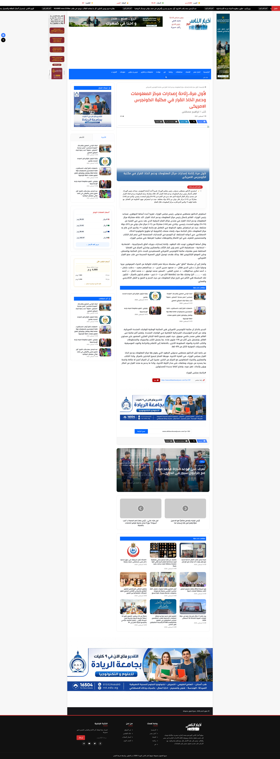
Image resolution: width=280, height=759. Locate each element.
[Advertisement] (140, 52)
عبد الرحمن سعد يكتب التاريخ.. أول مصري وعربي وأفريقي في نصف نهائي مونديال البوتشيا (87, 193)
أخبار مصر (153, 733)
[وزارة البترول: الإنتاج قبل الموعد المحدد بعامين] (155, 296)
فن (165, 72)
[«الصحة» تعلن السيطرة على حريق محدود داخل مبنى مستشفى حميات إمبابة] (133, 550)
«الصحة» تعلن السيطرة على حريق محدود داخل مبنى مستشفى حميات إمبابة (133, 560)
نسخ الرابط (141, 431)
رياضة (171, 72)
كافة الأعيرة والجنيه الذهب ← (92, 284)
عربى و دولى (133, 72)
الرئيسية (206, 72)
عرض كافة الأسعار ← (92, 244)
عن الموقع (128, 730)
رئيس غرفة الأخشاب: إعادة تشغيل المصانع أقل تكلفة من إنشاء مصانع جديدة (180, 471)
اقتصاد (188, 72)
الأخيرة (103, 137)
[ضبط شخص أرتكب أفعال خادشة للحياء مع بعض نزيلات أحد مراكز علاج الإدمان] (193, 550)
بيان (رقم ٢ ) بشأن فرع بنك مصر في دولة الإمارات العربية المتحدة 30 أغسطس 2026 (193, 618)
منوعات (122, 72)
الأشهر (81, 137)
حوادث (158, 72)
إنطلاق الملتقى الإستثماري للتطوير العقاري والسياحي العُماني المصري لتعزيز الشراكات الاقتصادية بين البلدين (133, 591)
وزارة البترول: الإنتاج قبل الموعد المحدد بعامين (87, 159)
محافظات (179, 72)
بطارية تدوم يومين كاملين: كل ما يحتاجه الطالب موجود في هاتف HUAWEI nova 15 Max (179, 8)
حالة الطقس (127, 733)
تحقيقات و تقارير (147, 72)
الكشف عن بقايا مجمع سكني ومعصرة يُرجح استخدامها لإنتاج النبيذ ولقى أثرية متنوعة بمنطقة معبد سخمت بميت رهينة (163, 562)
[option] (163, 470)
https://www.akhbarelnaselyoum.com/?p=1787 (176, 380)
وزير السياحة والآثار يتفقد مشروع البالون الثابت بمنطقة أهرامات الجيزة (193, 590)
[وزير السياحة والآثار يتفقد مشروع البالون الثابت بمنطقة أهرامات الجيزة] (193, 579)
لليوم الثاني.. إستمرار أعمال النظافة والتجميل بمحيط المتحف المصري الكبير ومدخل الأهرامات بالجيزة (94, 8)
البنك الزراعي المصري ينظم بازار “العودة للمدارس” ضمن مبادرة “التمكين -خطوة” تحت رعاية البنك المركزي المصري (179, 297)
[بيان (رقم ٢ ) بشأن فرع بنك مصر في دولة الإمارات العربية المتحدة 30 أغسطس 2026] (193, 606)
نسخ (155, 380)
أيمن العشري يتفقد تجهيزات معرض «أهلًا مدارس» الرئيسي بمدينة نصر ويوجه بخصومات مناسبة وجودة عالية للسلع (163, 591)
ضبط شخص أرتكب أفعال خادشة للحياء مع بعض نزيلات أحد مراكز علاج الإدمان (193, 560)
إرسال (81, 737)
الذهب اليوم (127, 741)
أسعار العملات (126, 737)
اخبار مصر (196, 72)
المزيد (115, 72)
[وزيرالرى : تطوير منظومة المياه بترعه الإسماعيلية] (155, 311)
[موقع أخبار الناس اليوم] (189, 23)
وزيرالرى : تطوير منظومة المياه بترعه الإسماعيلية (86, 182)
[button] (123, 21)
